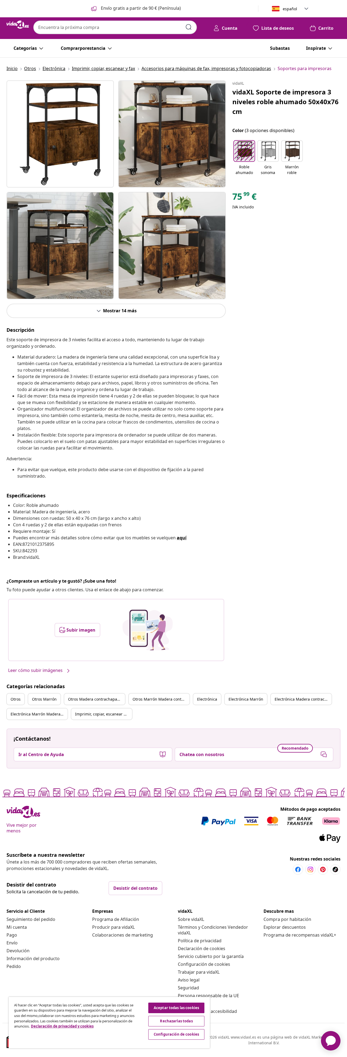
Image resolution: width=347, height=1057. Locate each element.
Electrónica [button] (207, 699)
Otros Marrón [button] (44, 699)
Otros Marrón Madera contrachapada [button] (161, 699)
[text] (244, 198)
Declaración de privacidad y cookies (62, 1026)
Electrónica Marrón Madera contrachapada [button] (39, 714)
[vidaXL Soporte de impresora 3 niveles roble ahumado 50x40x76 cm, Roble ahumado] (60, 134)
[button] (135, 8)
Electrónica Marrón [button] (246, 699)
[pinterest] (323, 869)
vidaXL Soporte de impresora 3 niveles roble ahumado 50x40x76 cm (285, 101)
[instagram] (310, 869)
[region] (109, 1022)
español (290, 8)
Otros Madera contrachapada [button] (95, 699)
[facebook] (298, 869)
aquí (182, 538)
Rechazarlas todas (176, 1021)
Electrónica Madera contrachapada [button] (303, 699)
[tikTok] (335, 869)
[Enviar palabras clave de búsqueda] (188, 27)
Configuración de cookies (204, 964)
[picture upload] (148, 630)
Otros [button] (16, 699)
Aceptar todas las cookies (176, 1007)
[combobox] (115, 27)
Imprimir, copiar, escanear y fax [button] (103, 714)
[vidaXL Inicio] (18, 25)
